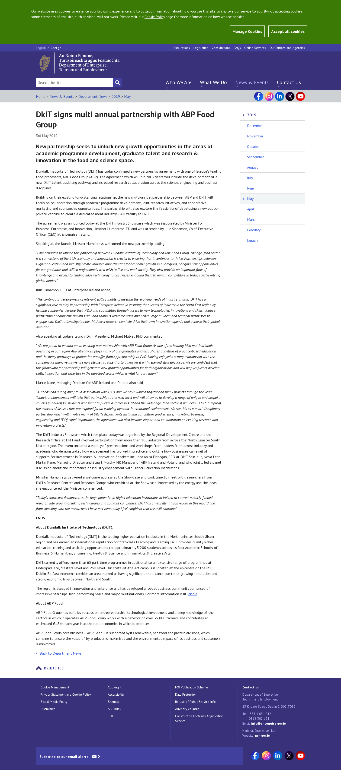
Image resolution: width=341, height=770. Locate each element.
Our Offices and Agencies (287, 48)
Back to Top (54, 668)
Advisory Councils (187, 709)
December (255, 125)
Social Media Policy (54, 702)
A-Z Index (114, 709)
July (250, 177)
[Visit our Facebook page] (258, 96)
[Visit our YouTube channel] (300, 96)
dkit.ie (192, 594)
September (255, 157)
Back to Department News (61, 653)
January (252, 240)
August (252, 167)
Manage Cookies (247, 31)
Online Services (255, 48)
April (250, 209)
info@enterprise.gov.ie (268, 723)
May (127, 96)
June (250, 188)
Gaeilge (56, 48)
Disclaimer (48, 709)
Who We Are (178, 82)
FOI (110, 716)
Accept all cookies (288, 31)
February (254, 230)
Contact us (250, 687)
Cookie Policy (155, 16)
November (255, 136)
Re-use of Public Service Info (195, 702)
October (253, 146)
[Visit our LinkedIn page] (279, 96)
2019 (116, 96)
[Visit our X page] (290, 96)
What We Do (213, 82)
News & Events (252, 82)
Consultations (221, 48)
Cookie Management (55, 687)
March (252, 219)
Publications (182, 48)
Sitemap (113, 702)
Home (40, 96)
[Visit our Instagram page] (269, 96)
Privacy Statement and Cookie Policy (66, 694)
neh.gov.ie (262, 735)
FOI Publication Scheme (191, 687)
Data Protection (185, 694)
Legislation (200, 48)
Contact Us (289, 82)
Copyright (114, 687)
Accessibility (116, 694)
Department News (92, 96)
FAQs (237, 48)
